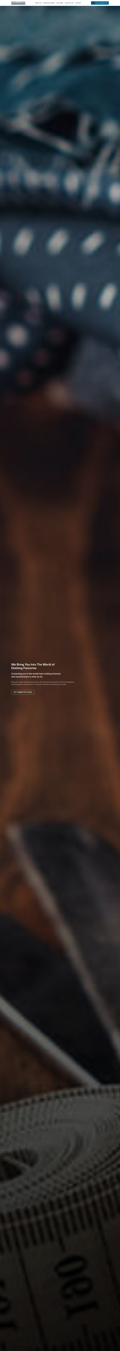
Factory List (69, 3)
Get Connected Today (22, 692)
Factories (59, 3)
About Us (38, 3)
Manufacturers (49, 3)
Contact (78, 3)
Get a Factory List (101, 3)
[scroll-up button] (117, 1348)
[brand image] (18, 3)
